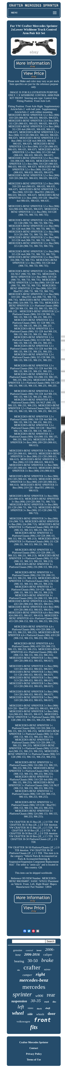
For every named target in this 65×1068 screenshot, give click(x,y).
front (42, 1020)
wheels (40, 1014)
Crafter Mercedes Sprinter (33, 1042)
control (29, 950)
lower (39, 950)
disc (54, 1001)
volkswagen (23, 1021)
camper (27, 975)
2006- (49, 949)
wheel (18, 1013)
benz (18, 954)
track (46, 1001)
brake (47, 960)
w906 (39, 996)
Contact (33, 1048)
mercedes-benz (34, 980)
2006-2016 (32, 954)
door (51, 1013)
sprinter (22, 994)
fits (34, 1027)
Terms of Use (34, 1059)
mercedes (33, 987)
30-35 (36, 1001)
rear (51, 995)
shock (39, 1008)
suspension (19, 1001)
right (40, 974)
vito (18, 970)
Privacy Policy (34, 1054)
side (30, 1014)
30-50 (33, 960)
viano (30, 1008)
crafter (31, 967)
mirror (47, 969)
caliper (47, 954)
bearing (19, 961)
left (21, 1006)
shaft (47, 1008)
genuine (17, 950)
